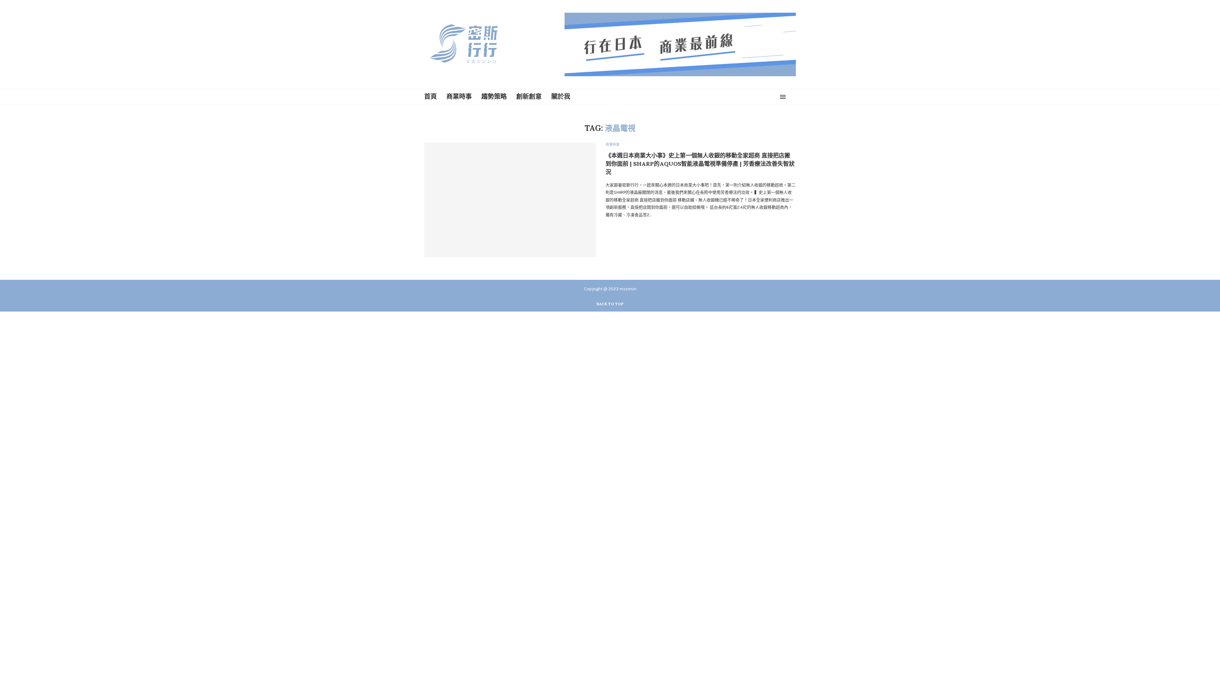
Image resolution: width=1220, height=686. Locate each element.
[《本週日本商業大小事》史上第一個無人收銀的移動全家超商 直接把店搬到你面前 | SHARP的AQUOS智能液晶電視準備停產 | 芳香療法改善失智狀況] (510, 200)
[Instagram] (758, 96)
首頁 (430, 96)
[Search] (793, 96)
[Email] (773, 96)
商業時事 (459, 96)
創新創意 (529, 96)
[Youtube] (766, 96)
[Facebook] (751, 96)
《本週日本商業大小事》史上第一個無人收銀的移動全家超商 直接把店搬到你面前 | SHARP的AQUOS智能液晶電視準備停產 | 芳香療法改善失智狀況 (700, 164)
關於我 (560, 96)
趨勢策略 (494, 96)
